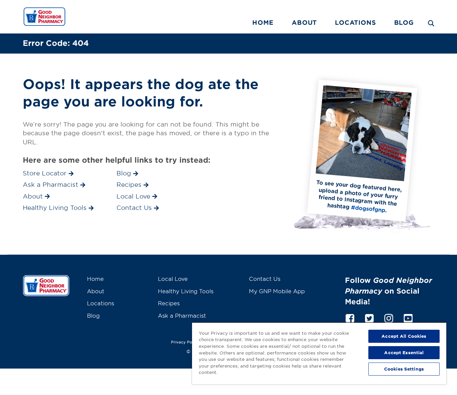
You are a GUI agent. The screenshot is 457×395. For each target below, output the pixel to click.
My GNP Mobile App (277, 291)
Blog (404, 22)
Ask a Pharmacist (182, 315)
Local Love (173, 278)
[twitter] (369, 317)
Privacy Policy (185, 341)
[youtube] (408, 317)
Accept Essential (404, 352)
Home (263, 22)
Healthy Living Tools (185, 291)
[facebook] (350, 317)
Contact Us (264, 278)
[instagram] (389, 317)
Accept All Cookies (403, 336)
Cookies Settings (404, 369)
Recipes (169, 303)
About (304, 22)
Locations (355, 22)
